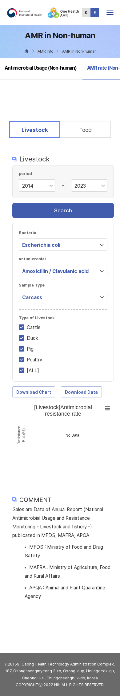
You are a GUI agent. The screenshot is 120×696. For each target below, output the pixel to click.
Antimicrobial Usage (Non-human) (41, 68)
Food (85, 130)
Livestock (34, 129)
